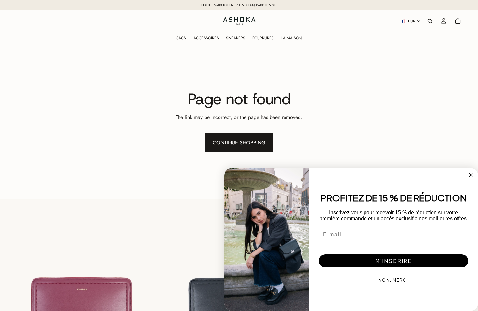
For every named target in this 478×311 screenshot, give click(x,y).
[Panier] (458, 21)
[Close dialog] (471, 175)
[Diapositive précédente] (10, 279)
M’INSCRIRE (393, 260)
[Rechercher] (430, 21)
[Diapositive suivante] (149, 279)
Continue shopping (239, 142)
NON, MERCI (393, 280)
